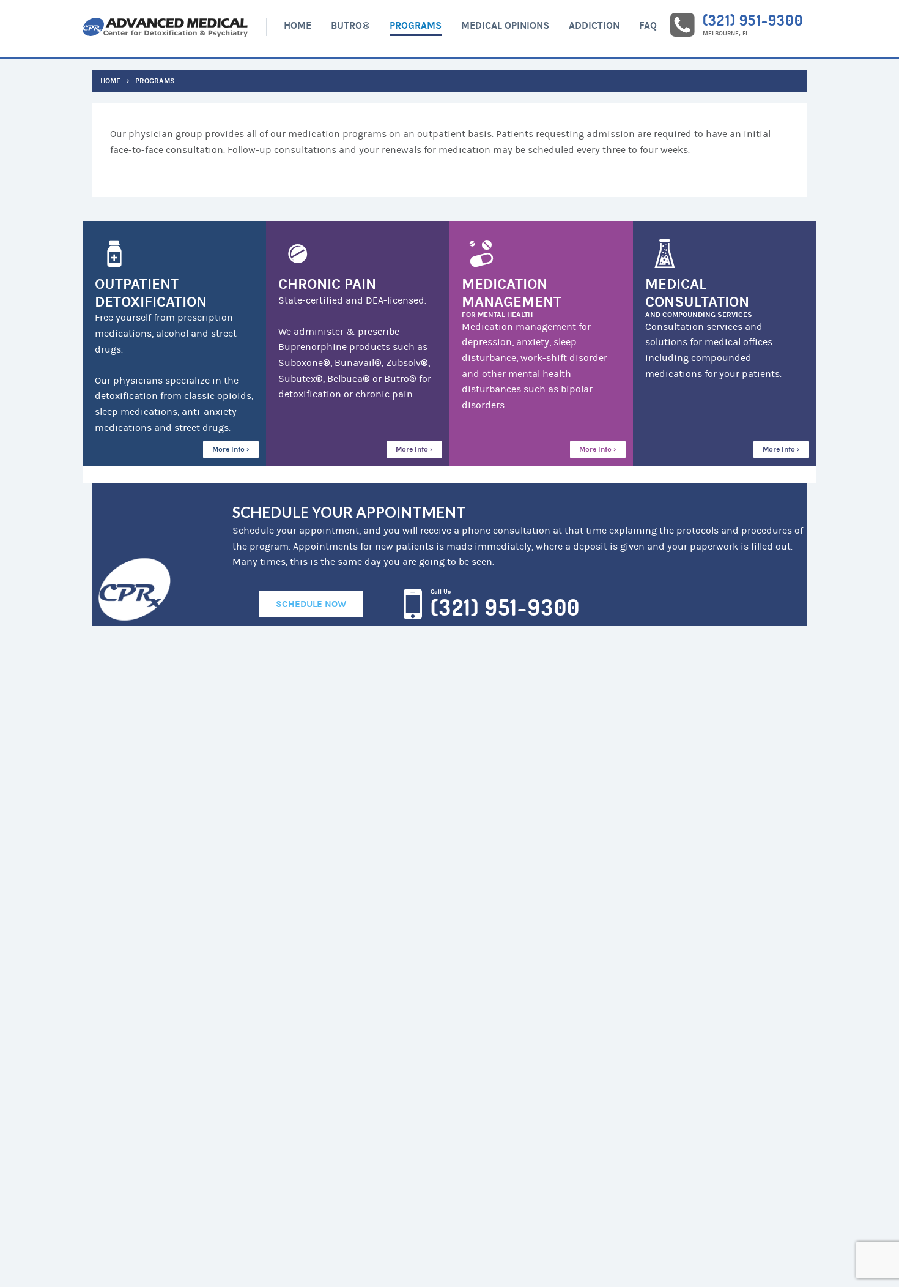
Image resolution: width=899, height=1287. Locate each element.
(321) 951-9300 (753, 20)
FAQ (648, 25)
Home (297, 25)
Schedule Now (311, 604)
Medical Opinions (505, 25)
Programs (416, 25)
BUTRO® (350, 25)
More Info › (231, 449)
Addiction (594, 25)
